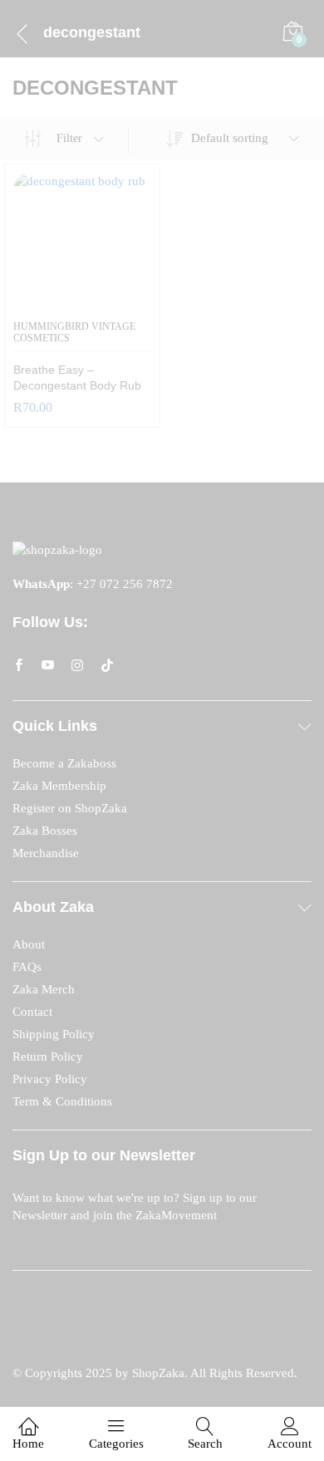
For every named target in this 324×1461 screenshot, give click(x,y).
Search (205, 1443)
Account (290, 1443)
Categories (116, 1443)
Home (28, 1443)
